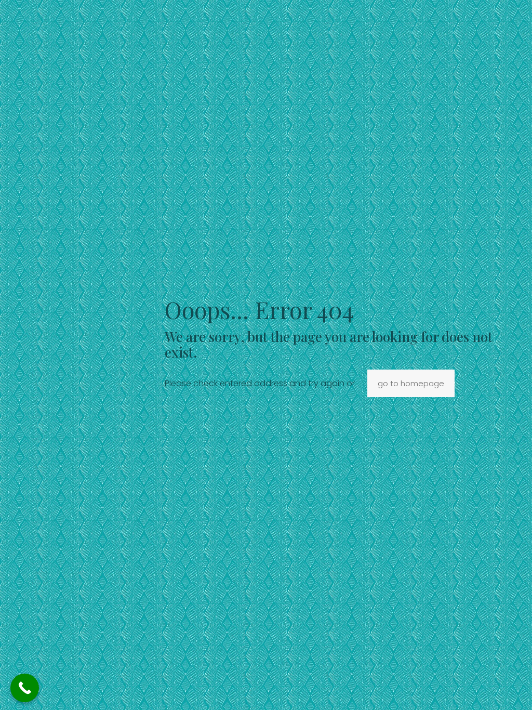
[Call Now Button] (24, 688)
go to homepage (411, 383)
